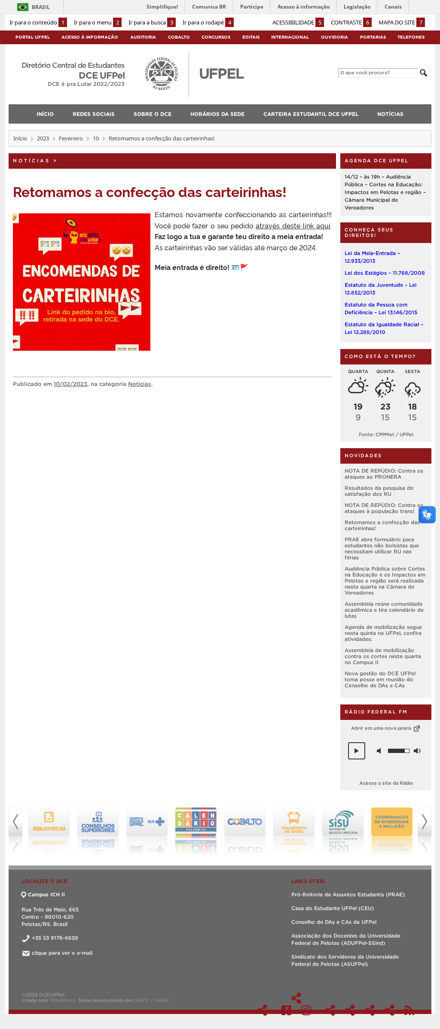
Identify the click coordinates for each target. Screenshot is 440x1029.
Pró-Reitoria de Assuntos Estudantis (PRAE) (348, 894)
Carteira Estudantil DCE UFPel (370, 1010)
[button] (356, 750)
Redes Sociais (296, 998)
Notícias (31, 160)
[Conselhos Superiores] (93, 831)
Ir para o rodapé (207, 22)
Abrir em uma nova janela (381, 728)
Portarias (373, 37)
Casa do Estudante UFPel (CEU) (332, 908)
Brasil (41, 7)
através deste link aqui (293, 225)
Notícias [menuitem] (390, 114)
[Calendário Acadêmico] (191, 831)
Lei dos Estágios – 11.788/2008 (385, 273)
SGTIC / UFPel (151, 1000)
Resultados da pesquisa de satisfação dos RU (379, 491)
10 (96, 138)
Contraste (350, 22)
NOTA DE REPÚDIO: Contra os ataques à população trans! (384, 508)
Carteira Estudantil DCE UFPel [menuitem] (310, 114)
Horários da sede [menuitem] (217, 114)
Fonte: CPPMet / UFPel (386, 434)
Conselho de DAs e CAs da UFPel (333, 922)
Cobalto (179, 37)
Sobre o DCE (330, 1010)
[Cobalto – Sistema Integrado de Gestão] (240, 831)
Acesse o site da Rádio (386, 783)
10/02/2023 (70, 384)
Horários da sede (350, 1010)
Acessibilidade (296, 22)
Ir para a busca (150, 22)
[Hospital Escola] (142, 831)
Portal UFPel (32, 37)
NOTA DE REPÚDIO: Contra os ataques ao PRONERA (384, 474)
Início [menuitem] (45, 114)
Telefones (411, 37)
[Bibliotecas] (44, 831)
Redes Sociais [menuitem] (94, 114)
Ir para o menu (96, 22)
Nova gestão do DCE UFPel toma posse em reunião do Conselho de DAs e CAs (380, 679)
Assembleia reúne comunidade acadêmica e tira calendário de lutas (384, 610)
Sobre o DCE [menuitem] (152, 114)
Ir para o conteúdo (36, 22)
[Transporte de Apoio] (289, 831)
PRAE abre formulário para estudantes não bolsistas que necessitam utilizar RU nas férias (382, 548)
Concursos (216, 37)
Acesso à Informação (89, 37)
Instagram (306, 1010)
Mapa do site (400, 22)
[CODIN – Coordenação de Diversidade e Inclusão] (387, 831)
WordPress (62, 1000)
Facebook (286, 1010)
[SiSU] (338, 831)
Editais (251, 37)
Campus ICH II (46, 894)
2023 (43, 138)
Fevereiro (71, 138)
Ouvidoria (334, 37)
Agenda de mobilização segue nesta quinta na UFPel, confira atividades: (383, 633)
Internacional (290, 37)
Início (20, 138)
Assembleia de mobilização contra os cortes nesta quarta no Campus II (383, 656)
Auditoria (143, 37)
